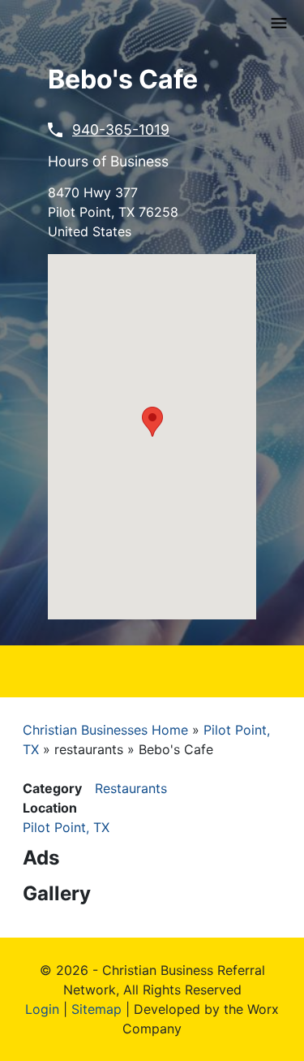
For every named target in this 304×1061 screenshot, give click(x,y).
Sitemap (96, 1009)
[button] (152, 421)
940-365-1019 (120, 129)
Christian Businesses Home (105, 730)
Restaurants (131, 788)
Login (42, 1009)
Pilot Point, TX (66, 827)
